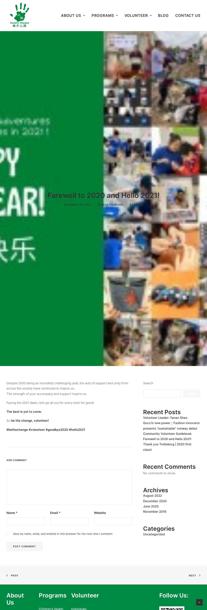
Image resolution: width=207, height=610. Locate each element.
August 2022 (152, 496)
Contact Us (188, 15)
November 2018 (154, 511)
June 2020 (151, 506)
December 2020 (155, 501)
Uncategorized (112, 204)
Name (11, 513)
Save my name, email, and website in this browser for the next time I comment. (63, 533)
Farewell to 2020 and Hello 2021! (167, 439)
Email (55, 513)
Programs (103, 15)
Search (148, 383)
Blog (163, 15)
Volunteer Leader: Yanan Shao (165, 418)
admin (138, 204)
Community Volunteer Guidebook (167, 434)
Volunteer (136, 15)
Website (100, 513)
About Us (71, 15)
